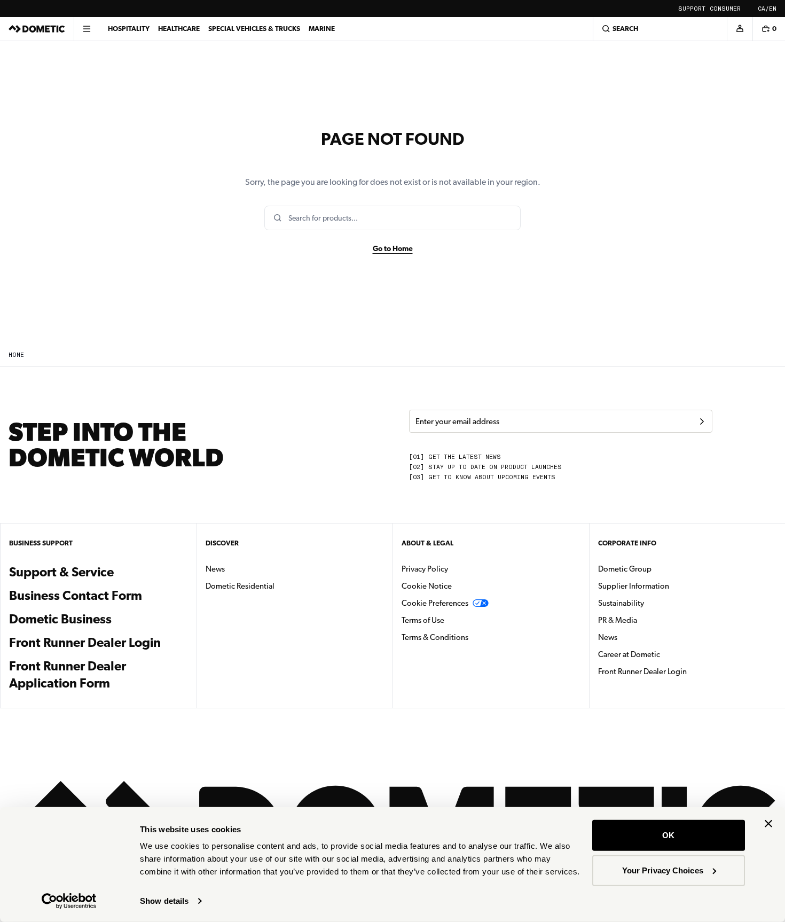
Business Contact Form (75, 595)
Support (691, 9)
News (249, 569)
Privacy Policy (425, 569)
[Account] (739, 29)
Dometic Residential (274, 586)
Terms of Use (423, 620)
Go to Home (393, 248)
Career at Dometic (662, 654)
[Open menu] (86, 29)
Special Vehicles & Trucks (254, 29)
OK (668, 835)
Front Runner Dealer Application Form (67, 668)
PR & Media (651, 620)
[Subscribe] (701, 421)
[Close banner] (768, 823)
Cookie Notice (427, 586)
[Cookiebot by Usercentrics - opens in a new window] (69, 901)
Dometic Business (98, 619)
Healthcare (179, 29)
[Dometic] (37, 29)
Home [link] (16, 355)
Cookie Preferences (435, 603)
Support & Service (61, 572)
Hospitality (129, 29)
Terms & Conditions (435, 637)
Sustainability (621, 603)
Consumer (725, 9)
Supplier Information (633, 586)
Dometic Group (658, 569)
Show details (164, 900)
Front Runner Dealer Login (85, 642)
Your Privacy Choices (662, 869)
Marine (322, 29)
